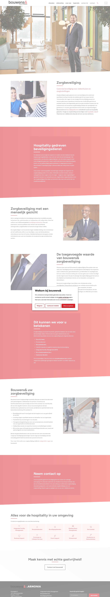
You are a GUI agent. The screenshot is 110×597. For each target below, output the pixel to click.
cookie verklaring (63, 297)
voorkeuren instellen (53, 306)
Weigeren (39, 306)
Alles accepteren (68, 306)
